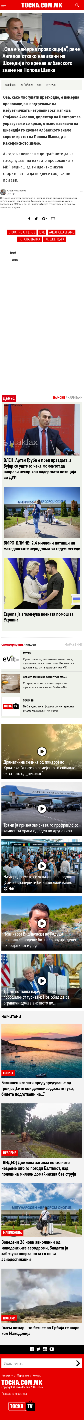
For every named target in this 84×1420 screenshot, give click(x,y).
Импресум (7, 1375)
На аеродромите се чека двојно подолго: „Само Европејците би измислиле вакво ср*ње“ (38, 882)
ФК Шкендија (54, 239)
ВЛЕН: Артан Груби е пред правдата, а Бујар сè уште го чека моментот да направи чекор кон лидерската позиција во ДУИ (40, 469)
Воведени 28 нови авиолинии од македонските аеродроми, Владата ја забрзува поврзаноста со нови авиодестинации (34, 1250)
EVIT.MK (27, 653)
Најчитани (11, 1017)
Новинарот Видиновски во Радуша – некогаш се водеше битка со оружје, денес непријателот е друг (40, 940)
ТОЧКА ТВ (28, 700)
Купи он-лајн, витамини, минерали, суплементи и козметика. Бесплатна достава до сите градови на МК (48, 663)
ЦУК (42, 232)
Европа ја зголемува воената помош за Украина (39, 617)
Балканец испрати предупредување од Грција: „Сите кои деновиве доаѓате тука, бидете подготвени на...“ (37, 1088)
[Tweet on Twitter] (36, 219)
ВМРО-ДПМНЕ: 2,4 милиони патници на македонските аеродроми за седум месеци (42, 546)
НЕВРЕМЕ (9, 1153)
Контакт (37, 1375)
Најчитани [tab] (75, 397)
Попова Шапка (29, 239)
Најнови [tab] (59, 397)
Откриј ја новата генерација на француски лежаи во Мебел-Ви (45, 685)
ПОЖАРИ (9, 1318)
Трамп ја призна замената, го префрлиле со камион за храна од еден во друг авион (40, 828)
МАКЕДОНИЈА (12, 1233)
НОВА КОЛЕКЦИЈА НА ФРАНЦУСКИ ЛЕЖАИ (45, 677)
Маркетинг (23, 1375)
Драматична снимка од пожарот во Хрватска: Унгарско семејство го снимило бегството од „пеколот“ (39, 768)
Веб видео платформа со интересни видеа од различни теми (48, 708)
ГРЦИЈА (8, 1073)
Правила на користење (14, 1394)
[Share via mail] (53, 219)
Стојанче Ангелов (22, 232)
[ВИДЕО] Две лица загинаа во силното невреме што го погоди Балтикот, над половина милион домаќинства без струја (38, 1168)
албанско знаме (61, 232)
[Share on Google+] (44, 219)
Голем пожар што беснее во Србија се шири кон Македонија (40, 1330)
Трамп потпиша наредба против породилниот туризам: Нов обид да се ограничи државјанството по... (36, 997)
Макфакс (10, 85)
